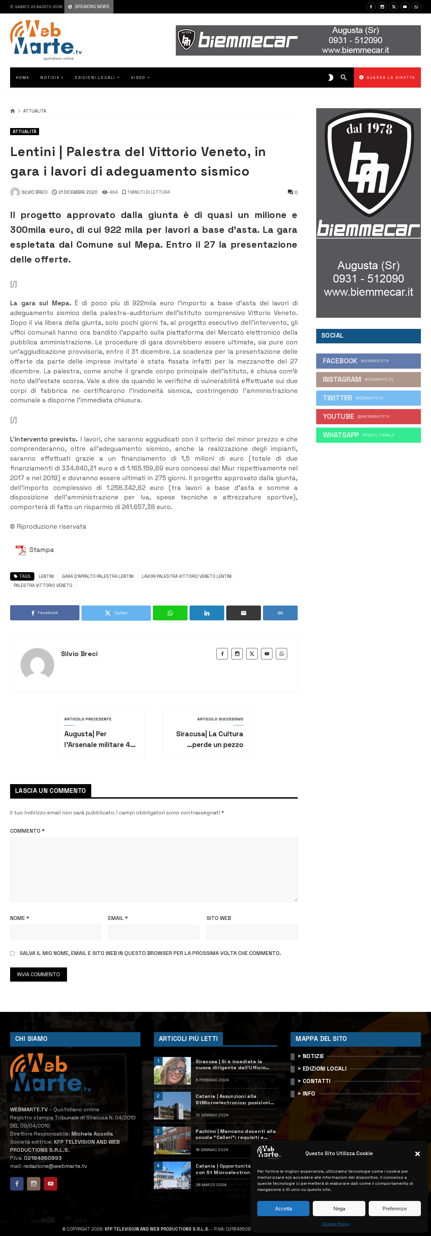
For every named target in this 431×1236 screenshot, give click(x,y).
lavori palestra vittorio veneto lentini (187, 576)
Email (118, 918)
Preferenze (395, 1208)
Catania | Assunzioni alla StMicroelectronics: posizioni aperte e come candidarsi (233, 1099)
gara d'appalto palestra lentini (98, 576)
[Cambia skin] (330, 77)
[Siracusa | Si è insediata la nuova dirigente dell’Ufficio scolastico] (172, 1071)
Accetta (283, 1208)
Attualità (34, 111)
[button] (417, 1153)
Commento (27, 830)
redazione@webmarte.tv (55, 1166)
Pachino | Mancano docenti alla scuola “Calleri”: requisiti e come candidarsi (236, 1134)
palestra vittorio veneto (43, 585)
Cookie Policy (336, 1224)
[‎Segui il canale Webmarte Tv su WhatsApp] (416, 6)
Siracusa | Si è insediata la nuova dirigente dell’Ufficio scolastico (231, 1064)
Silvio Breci (79, 653)
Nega (339, 1208)
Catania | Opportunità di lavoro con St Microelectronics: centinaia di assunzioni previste (236, 1169)
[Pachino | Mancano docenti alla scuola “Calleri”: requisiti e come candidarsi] (172, 1140)
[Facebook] (371, 6)
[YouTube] (405, 6)
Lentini (46, 576)
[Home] (12, 111)
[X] (393, 6)
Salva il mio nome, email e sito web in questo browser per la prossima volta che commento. (150, 953)
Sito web (218, 918)
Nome (19, 918)
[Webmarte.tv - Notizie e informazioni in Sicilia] (46, 40)
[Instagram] (382, 6)
